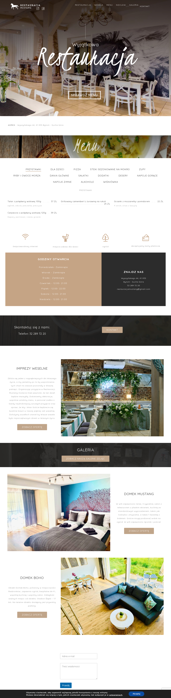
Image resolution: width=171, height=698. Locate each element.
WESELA (98, 5)
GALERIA (134, 5)
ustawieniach (115, 695)
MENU (109, 5)
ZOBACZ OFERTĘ (32, 427)
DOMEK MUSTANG (126, 679)
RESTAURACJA (83, 5)
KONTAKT (145, 6)
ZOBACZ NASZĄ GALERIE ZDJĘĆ (85, 458)
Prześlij (66, 685)
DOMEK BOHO (126, 674)
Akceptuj (136, 694)
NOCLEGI (121, 5)
